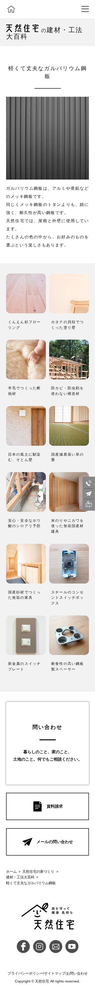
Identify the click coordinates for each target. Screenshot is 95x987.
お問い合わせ (77, 973)
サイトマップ (54, 973)
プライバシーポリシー (25, 973)
